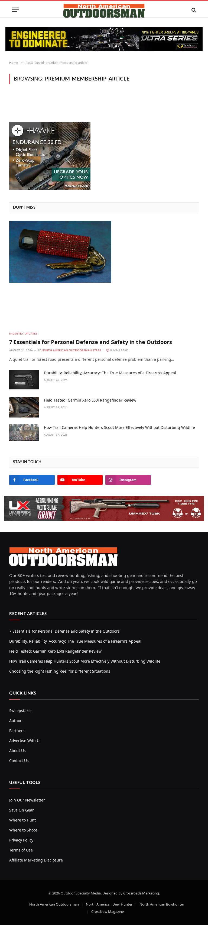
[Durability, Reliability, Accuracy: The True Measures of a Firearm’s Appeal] (24, 380)
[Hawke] (49, 188)
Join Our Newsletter (27, 800)
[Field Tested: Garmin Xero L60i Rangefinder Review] (24, 407)
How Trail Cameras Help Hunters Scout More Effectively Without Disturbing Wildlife (119, 427)
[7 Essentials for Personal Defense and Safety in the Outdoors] (104, 274)
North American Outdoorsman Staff (71, 350)
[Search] (193, 10)
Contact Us (19, 760)
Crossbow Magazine (107, 911)
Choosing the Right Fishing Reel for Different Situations (59, 671)
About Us (17, 750)
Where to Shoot (23, 830)
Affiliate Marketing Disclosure (36, 860)
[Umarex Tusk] (104, 508)
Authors (16, 720)
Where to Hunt (22, 820)
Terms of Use (21, 850)
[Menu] (15, 10)
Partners (17, 730)
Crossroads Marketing (141, 893)
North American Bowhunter (161, 904)
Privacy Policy (21, 840)
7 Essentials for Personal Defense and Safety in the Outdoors (90, 342)
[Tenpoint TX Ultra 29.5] (104, 39)
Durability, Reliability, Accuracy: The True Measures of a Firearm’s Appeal (110, 372)
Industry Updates (23, 333)
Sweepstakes (20, 710)
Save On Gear (21, 810)
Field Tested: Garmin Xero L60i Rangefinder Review (90, 400)
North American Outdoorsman (54, 904)
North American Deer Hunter (109, 904)
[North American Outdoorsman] (104, 10)
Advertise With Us (25, 740)
